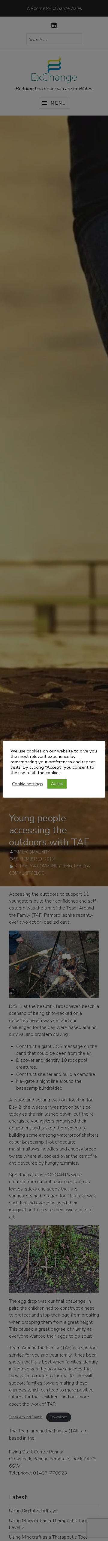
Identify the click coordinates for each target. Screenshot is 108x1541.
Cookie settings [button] (27, 783)
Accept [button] (57, 783)
